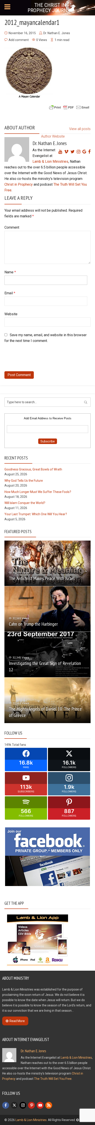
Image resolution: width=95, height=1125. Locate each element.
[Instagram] (22, 1105)
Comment (11, 227)
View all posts (80, 129)
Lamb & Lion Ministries (50, 161)
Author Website (53, 136)
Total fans (19, 744)
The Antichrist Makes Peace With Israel (42, 578)
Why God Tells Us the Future (23, 480)
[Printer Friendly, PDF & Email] (69, 107)
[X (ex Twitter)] (14, 1105)
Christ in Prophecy (18, 184)
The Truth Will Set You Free (53, 1078)
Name (10, 272)
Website (10, 314)
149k (7, 744)
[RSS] (48, 1105)
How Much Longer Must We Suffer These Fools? (37, 492)
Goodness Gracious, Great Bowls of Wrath (33, 469)
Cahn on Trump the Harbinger (33, 624)
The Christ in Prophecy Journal (50, 7)
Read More (17, 1021)
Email (9, 293)
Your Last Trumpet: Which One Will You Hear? (35, 514)
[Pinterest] (31, 1105)
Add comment (19, 40)
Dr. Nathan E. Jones (56, 33)
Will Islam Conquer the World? (24, 503)
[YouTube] (40, 1105)
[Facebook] (5, 1105)
